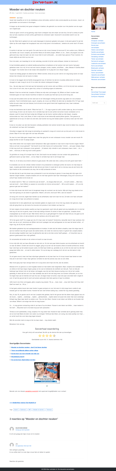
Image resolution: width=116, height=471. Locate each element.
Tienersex (49, 409)
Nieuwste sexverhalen (98, 79)
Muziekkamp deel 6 (17, 356)
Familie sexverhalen (28, 13)
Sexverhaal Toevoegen (98, 92)
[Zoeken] (104, 103)
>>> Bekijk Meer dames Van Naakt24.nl (23, 402)
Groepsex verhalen (97, 41)
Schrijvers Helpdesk (97, 96)
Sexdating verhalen (97, 56)
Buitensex (23, 409)
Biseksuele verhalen (97, 68)
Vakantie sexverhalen (98, 75)
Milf (30, 409)
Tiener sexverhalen (40, 13)
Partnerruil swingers (97, 61)
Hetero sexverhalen (97, 50)
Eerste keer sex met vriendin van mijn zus (25, 353)
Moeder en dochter (38, 409)
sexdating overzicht (31, 391)
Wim (13, 13)
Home (93, 31)
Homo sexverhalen (97, 72)
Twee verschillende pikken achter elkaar (24, 350)
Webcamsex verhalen (98, 77)
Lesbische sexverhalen (98, 63)
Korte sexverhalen (97, 66)
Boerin (16, 409)
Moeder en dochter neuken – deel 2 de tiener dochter (29, 347)
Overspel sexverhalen (98, 43)
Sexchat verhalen (96, 70)
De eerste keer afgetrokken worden (23, 360)
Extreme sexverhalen (98, 54)
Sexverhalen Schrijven (98, 94)
